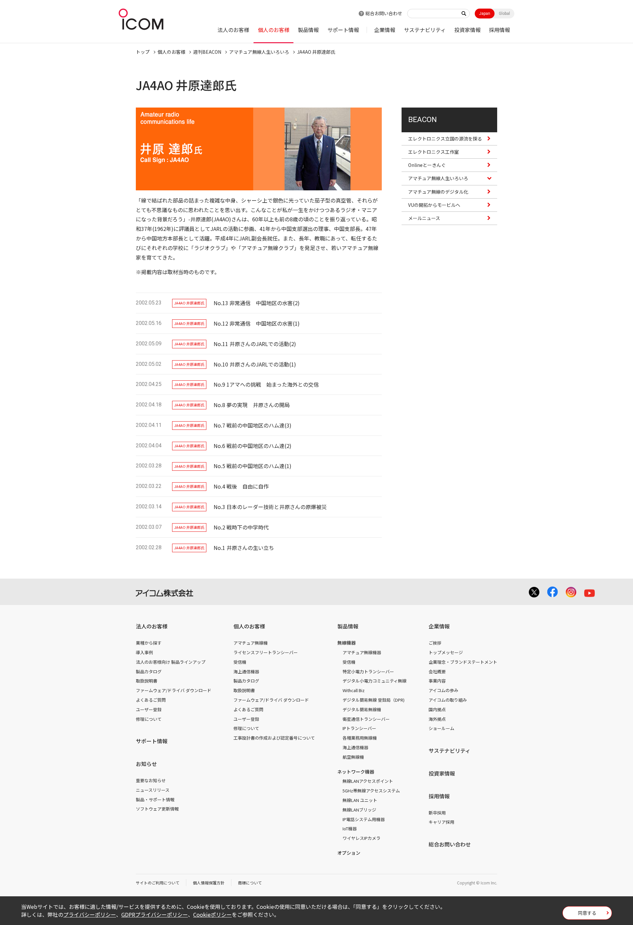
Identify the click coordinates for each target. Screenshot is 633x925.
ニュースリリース (152, 790)
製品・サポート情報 (155, 799)
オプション (348, 852)
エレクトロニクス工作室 (433, 151)
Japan (484, 13)
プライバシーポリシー (89, 914)
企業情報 (384, 30)
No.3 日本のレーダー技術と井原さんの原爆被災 (270, 507)
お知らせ (146, 764)
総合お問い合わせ (383, 13)
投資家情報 (467, 30)
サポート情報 (343, 30)
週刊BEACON (207, 51)
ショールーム (441, 728)
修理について (149, 719)
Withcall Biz (354, 690)
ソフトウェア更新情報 (157, 809)
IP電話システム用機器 (364, 819)
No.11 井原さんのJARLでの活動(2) (255, 344)
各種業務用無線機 (360, 738)
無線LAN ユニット (360, 800)
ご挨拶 (435, 643)
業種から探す (149, 643)
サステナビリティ (425, 30)
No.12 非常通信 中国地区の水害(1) (257, 323)
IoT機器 (350, 828)
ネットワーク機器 (355, 771)
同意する (587, 912)
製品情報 (308, 30)
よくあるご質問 (151, 700)
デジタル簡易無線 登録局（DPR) (374, 700)
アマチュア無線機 (250, 643)
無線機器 (346, 642)
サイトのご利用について (157, 882)
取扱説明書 (146, 681)
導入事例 (144, 652)
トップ (143, 51)
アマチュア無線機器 (362, 652)
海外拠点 (437, 719)
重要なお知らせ (151, 780)
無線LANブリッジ (359, 810)
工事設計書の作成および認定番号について (274, 738)
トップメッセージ (446, 652)
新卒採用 (437, 813)
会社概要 (437, 671)
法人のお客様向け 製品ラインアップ (170, 662)
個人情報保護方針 (209, 882)
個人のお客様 (273, 30)
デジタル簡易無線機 (362, 709)
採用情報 (499, 30)
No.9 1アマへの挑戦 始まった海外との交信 (266, 384)
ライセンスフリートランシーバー (265, 652)
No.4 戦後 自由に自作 (241, 486)
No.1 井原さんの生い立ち (244, 548)
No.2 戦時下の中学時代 (241, 527)
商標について (250, 882)
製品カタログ (149, 671)
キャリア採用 (441, 822)
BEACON (422, 119)
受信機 (239, 662)
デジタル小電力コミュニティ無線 (375, 681)
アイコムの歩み (443, 690)
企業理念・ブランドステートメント (463, 662)
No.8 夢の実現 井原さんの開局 (252, 405)
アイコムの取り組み (448, 700)
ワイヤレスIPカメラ (361, 838)
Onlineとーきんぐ (427, 165)
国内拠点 (437, 709)
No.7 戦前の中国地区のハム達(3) (252, 425)
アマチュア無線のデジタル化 (438, 191)
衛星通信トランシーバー (366, 719)
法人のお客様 (233, 30)
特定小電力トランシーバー (368, 671)
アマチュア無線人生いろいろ (259, 51)
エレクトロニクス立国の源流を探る (445, 138)
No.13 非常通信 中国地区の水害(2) (257, 303)
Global (504, 13)
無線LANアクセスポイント (368, 781)
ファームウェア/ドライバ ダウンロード (173, 690)
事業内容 (437, 681)
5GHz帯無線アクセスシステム (371, 790)
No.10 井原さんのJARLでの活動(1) (255, 364)
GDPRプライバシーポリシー (154, 914)
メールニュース (424, 218)
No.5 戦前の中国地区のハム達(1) (252, 466)
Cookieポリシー (212, 914)
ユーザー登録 (149, 709)
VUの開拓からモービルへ (434, 205)
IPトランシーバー (359, 728)
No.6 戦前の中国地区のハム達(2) (252, 446)
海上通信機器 (246, 671)
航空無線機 (353, 757)
